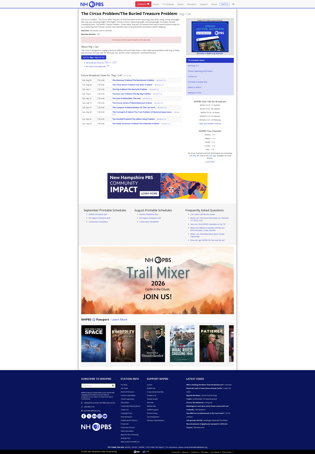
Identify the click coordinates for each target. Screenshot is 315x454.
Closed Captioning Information (200, 71)
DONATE (142, 4)
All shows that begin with (98, 66)
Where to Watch (194, 87)
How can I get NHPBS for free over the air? (207, 240)
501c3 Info (124, 388)
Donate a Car (151, 395)
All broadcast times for (101, 63)
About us (185, 452)
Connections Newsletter (98, 222)
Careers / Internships (128, 395)
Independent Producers (129, 420)
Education (191, 4)
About (214, 4)
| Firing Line (199, 403)
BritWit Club (151, 388)
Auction (149, 385)
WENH (127, 447)
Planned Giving (152, 413)
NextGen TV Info (194, 93)
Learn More (210, 162)
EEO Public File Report (155, 447)
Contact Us (192, 76)
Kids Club (150, 403)
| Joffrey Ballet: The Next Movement (201, 399)
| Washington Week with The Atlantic (207, 420)
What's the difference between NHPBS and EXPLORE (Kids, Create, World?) (207, 229)
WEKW (141, 447)
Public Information (127, 431)
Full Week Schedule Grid (197, 82)
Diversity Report (126, 417)
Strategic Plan (125, 438)
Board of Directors (127, 392)
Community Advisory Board (130, 406)
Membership (151, 406)
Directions (204, 452)
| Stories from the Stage (201, 395)
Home (156, 4)
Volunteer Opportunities (155, 420)
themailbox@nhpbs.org (92, 411)
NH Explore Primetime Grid (99, 218)
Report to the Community (129, 435)
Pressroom (125, 424)
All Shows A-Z (193, 66)
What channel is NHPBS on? (130, 442)
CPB (147, 451)
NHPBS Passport (152, 410)
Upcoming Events (153, 417)
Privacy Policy (226, 452)
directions (110, 403)
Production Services (128, 427)
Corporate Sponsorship (155, 392)
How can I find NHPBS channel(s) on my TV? (208, 224)
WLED (134, 447)
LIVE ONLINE (194, 155)
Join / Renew (215, 452)
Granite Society (152, 399)
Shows (180, 4)
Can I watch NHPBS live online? (202, 214)
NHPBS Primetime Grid (98, 214)
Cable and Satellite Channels (210, 123)
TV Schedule (168, 4)
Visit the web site (94, 57)
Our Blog (124, 385)
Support (204, 4)
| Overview (208, 385)
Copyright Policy (126, 413)
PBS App (212, 155)
